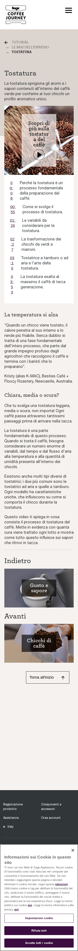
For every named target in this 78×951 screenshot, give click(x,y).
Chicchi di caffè (39, 643)
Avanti (15, 616)
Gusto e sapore (39, 587)
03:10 (12, 263)
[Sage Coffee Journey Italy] (15, 14)
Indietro (17, 561)
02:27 (12, 244)
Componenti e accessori (51, 807)
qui (30, 905)
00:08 (11, 191)
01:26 (12, 223)
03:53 (11, 284)
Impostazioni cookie (39, 918)
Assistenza (11, 817)
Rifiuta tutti (39, 930)
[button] (68, 10)
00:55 (13, 209)
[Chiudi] (73, 850)
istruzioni (61, 884)
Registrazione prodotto (13, 807)
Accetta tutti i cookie (39, 943)
